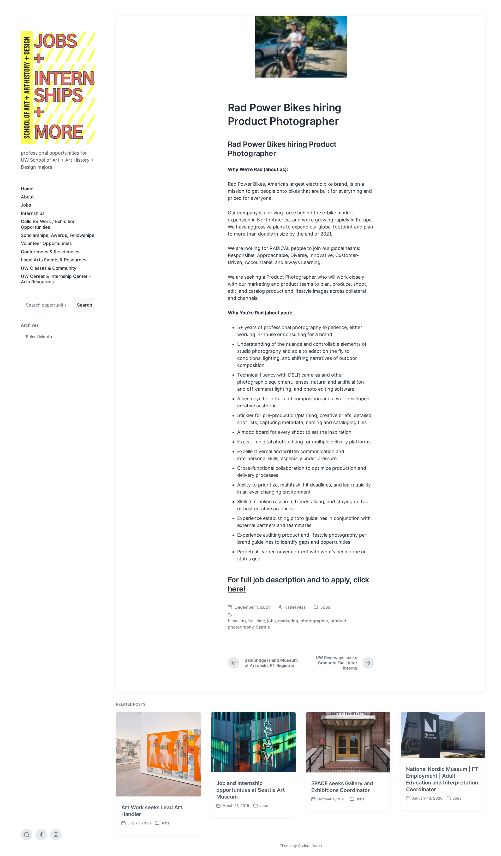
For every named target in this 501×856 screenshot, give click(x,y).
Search (84, 305)
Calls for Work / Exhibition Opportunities (48, 224)
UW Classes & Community (48, 268)
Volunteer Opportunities (46, 243)
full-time (256, 620)
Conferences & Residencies (50, 251)
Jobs (26, 205)
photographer (314, 620)
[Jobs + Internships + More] (58, 87)
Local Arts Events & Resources (53, 259)
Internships (33, 213)
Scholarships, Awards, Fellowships (57, 235)
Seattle (263, 627)
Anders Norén (310, 845)
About (27, 197)
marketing (288, 620)
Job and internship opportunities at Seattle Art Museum (250, 790)
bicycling (237, 620)
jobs (271, 620)
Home (27, 188)
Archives (30, 325)
